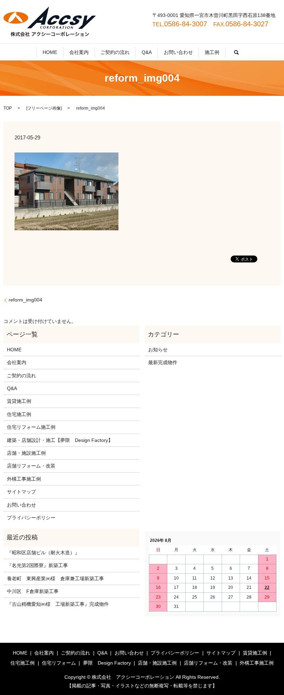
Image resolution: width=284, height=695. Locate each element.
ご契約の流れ (115, 52)
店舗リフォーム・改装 (31, 466)
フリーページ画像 (44, 108)
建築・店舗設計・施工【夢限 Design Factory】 (60, 440)
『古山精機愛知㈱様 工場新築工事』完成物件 (58, 604)
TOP (7, 108)
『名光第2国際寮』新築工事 (37, 565)
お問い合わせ (178, 52)
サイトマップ (21, 491)
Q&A (147, 52)
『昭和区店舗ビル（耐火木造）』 (43, 552)
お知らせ (158, 349)
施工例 (212, 52)
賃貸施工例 (19, 401)
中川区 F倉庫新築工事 (33, 591)
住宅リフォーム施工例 (31, 427)
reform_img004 (25, 300)
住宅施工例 (19, 414)
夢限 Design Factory (107, 663)
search (236, 52)
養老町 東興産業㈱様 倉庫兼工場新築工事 (55, 578)
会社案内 (79, 52)
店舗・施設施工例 (26, 453)
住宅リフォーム (59, 663)
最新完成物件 (162, 362)
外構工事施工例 (24, 479)
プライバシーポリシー (31, 517)
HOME (50, 52)
